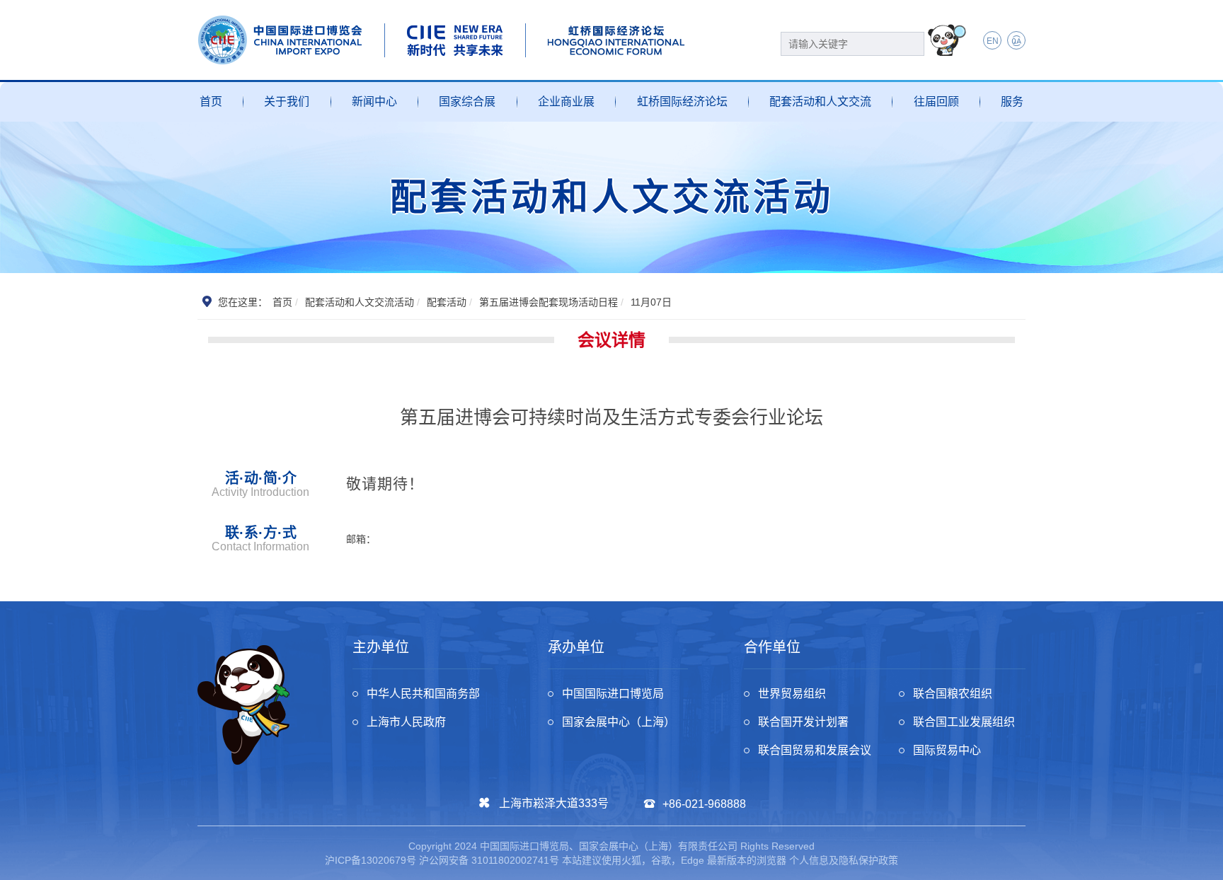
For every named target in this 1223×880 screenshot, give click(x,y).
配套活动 (446, 302)
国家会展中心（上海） (618, 722)
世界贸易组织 (792, 694)
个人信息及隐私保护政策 (843, 860)
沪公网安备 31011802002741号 (489, 860)
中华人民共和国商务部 (423, 694)
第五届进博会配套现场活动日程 (548, 302)
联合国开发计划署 (803, 722)
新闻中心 (374, 101)
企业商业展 (566, 101)
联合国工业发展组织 (964, 722)
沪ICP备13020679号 (370, 860)
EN (993, 41)
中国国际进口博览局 (613, 694)
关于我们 (286, 101)
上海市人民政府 (406, 722)
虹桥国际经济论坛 (682, 101)
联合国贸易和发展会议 (814, 750)
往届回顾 (936, 101)
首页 (211, 101)
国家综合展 (467, 101)
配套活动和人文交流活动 (359, 302)
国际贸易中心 (947, 750)
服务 (1012, 101)
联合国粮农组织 (952, 694)
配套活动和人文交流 (820, 101)
